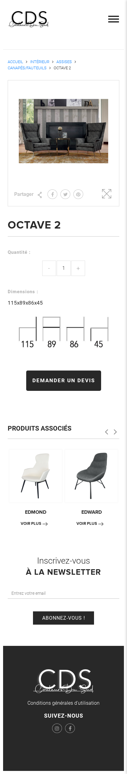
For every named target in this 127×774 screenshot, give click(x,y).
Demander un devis (63, 380)
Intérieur (39, 61)
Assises (64, 61)
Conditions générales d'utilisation (63, 703)
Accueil (15, 61)
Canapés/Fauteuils (27, 68)
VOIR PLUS (31, 523)
